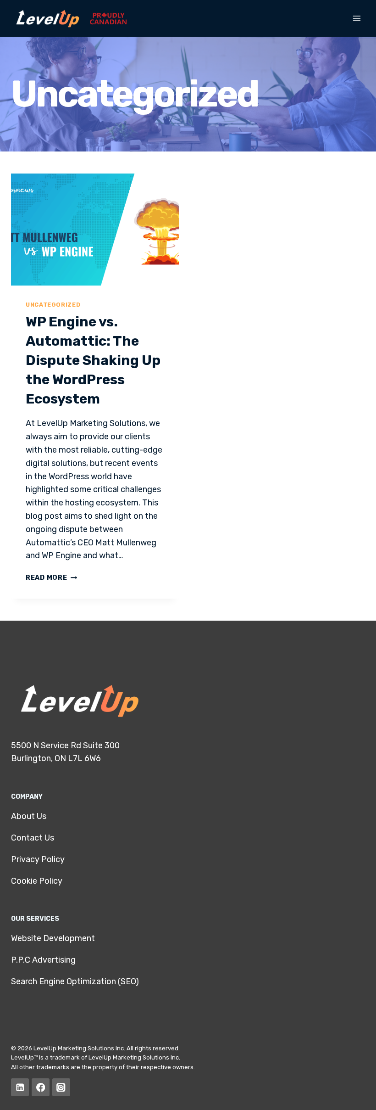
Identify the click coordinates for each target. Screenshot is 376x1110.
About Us (28, 816)
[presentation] (95, 230)
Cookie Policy (36, 881)
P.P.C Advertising (43, 960)
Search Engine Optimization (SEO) (75, 981)
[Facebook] (41, 1087)
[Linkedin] (20, 1087)
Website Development (53, 938)
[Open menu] (356, 18)
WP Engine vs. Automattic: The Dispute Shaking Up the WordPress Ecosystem (93, 360)
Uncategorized (53, 304)
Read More (51, 578)
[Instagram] (61, 1087)
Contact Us (32, 838)
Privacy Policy (38, 859)
